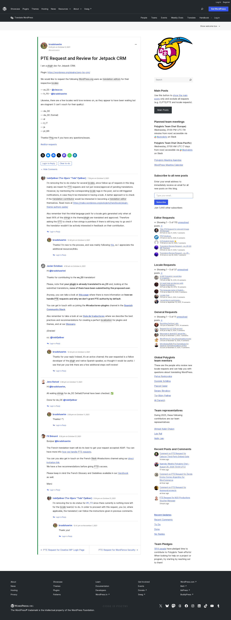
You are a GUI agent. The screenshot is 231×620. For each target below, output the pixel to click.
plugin (50, 65)
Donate (142, 590)
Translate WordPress (24, 17)
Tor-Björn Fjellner (162, 395)
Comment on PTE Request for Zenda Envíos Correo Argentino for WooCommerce (176, 477)
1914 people (160, 548)
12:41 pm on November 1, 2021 (85, 526)
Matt (183, 586)
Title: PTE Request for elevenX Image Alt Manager (174, 230)
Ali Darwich (159, 400)
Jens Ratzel (53, 381)
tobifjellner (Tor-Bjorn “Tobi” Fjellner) (66, 178)
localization (106, 320)
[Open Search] (202, 9)
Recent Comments (163, 519)
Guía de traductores (94, 316)
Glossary (70, 324)
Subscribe (161, 202)
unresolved (183, 222)
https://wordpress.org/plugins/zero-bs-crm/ (69, 72)
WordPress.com (188, 582)
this (112, 245)
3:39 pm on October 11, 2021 (79, 415)
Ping (51, 137)
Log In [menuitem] (218, 2)
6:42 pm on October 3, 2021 (59, 47)
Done (157, 529)
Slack (94, 458)
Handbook (123, 473)
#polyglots (162, 136)
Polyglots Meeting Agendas (167, 160)
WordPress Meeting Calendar (168, 165)
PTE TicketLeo (165, 236)
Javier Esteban (55, 266)
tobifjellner (57, 337)
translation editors (111, 79)
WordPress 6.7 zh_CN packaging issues (175, 339)
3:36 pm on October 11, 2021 (71, 382)
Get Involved (144, 582)
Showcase (57, 582)
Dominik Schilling (162, 381)
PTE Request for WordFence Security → (118, 550)
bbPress (185, 590)
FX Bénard (52, 436)
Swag (141, 594)
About (13, 582)
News (13, 586)
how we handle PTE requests (76, 451)
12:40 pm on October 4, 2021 (79, 240)
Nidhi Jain (159, 438)
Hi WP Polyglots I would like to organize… (171, 277)
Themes (56, 586)
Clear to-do (65, 163)
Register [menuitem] (226, 2)
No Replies (159, 534)
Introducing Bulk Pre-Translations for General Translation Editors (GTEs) (174, 345)
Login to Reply (48, 163)
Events (141, 586)
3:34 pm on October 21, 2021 (105, 498)
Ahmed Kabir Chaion (164, 429)
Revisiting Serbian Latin (169, 323)
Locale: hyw (164, 295)
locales (54, 83)
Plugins (56, 590)
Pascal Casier (161, 386)
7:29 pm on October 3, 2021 (98, 178)
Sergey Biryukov (162, 390)
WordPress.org (86, 79)
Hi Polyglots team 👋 (168, 241)
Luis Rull (158, 433)
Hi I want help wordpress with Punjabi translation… (171, 284)
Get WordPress (218, 9)
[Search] (190, 79)
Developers (101, 590)
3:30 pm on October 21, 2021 (70, 436)
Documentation (102, 586)
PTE (70, 187)
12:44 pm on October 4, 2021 (79, 352)
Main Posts (163, 110)
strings (67, 217)
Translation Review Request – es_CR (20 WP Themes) (175, 247)
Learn (98, 582)
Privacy (14, 594)
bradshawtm (55, 44)
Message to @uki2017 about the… (173, 334)
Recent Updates (162, 514)
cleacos (57, 89)
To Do (157, 524)
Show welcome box (208, 26)
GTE (59, 221)
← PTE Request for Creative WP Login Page (62, 550)
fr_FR (89, 503)
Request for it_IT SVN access (171, 329)
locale (93, 191)
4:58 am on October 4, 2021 (75, 266)
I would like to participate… (170, 300)
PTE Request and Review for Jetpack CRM (83, 58)
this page (84, 294)
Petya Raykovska (163, 376)
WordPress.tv (103, 594)
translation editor (118, 199)
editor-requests (49, 144)
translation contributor (63, 199)
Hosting (14, 590)
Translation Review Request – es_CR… (175, 253)
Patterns (57, 594)
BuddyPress (186, 594)
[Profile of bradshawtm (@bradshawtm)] (44, 46)
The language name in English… (172, 290)
